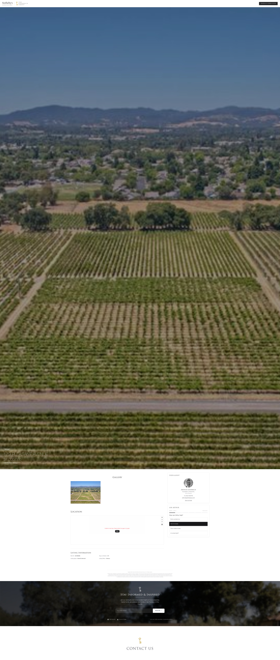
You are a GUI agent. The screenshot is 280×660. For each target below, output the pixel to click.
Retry (117, 531)
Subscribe (157, 610)
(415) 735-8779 (188, 495)
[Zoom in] (162, 517)
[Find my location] (162, 524)
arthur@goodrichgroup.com (188, 497)
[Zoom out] (162, 519)
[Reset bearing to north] (162, 522)
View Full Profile (188, 500)
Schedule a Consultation (268, 3)
